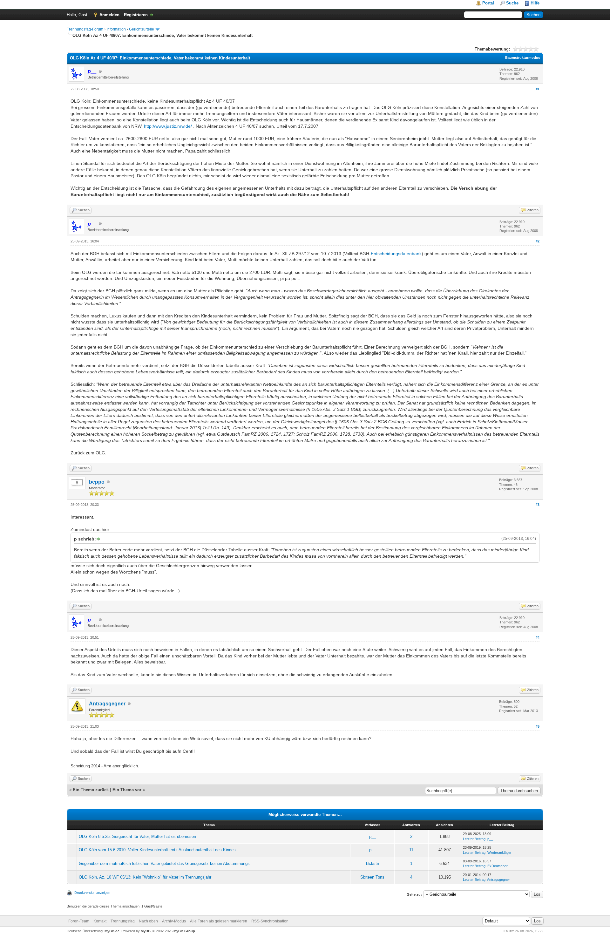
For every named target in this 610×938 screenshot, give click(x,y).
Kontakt (99, 921)
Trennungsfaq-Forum (85, 29)
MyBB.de (112, 931)
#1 (537, 89)
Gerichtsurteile (141, 29)
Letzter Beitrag (474, 839)
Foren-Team (78, 921)
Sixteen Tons (372, 877)
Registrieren (136, 14)
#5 (537, 726)
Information (116, 29)
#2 (537, 241)
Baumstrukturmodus (522, 57)
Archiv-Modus (174, 921)
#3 (537, 504)
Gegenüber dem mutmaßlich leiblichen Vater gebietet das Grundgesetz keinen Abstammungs (164, 863)
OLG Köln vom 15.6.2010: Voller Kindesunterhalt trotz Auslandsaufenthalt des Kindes (157, 849)
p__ (372, 836)
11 (411, 849)
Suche (512, 3)
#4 (537, 637)
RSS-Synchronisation (269, 921)
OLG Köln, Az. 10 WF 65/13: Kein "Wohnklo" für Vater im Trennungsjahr (145, 877)
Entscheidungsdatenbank (396, 253)
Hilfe (535, 3)
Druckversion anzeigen (92, 892)
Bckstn (372, 863)
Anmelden (109, 14)
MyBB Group (184, 931)
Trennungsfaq (123, 921)
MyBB (146, 931)
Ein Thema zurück (91, 789)
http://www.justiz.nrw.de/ (168, 126)
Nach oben (148, 921)
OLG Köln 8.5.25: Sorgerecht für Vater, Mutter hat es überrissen (137, 836)
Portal (488, 3)
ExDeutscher (497, 866)
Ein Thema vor (126, 789)
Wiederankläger (499, 852)
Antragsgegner (107, 703)
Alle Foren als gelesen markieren (218, 921)
